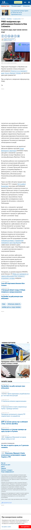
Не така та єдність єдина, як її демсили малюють (15, 446)
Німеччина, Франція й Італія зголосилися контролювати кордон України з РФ (13, 455)
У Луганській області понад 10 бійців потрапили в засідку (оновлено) (13, 291)
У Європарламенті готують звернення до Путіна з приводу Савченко (14, 408)
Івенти (3, 466)
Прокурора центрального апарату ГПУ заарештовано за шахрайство (13, 415)
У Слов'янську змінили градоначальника (13, 401)
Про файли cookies (6, 526)
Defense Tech (5, 6)
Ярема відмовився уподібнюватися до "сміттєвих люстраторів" (15, 394)
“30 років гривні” (16, 6)
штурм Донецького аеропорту (12, 149)
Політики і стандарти (6, 470)
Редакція (3, 468)
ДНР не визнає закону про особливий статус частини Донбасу (14, 423)
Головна (3, 18)
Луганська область (14, 304)
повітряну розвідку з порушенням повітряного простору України (12, 242)
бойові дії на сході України (11, 307)
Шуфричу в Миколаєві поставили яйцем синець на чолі (13, 438)
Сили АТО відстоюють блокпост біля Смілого (13, 284)
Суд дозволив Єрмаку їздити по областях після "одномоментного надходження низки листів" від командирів (19, 14)
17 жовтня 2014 (17, 18)
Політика (9, 18)
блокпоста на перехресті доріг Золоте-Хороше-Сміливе (14, 72)
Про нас (3, 463)
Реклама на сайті (5, 464)
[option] (15, 12)
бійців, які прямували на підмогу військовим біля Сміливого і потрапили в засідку (14, 276)
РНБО (3, 304)
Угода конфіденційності (7, 472)
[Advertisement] (15, 105)
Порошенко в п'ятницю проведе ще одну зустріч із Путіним (13, 430)
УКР (25, 2)
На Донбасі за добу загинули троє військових (12, 297)
